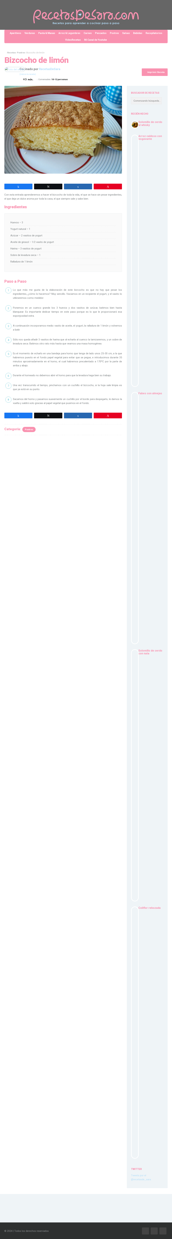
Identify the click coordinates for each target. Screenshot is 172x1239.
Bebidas (137, 33)
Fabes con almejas (150, 393)
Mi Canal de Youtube (95, 39)
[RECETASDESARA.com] (86, 14)
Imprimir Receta (156, 72)
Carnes (88, 33)
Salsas (126, 33)
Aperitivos (15, 33)
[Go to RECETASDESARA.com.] (5, 52)
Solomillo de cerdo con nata (150, 652)
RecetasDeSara (49, 69)
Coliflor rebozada (149, 907)
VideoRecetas (73, 39)
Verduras (30, 33)
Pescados (100, 33)
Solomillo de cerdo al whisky (150, 123)
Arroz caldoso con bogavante (150, 137)
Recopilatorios (154, 33)
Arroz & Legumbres (69, 33)
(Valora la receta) (27, 74)
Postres (114, 33)
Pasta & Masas (46, 33)
